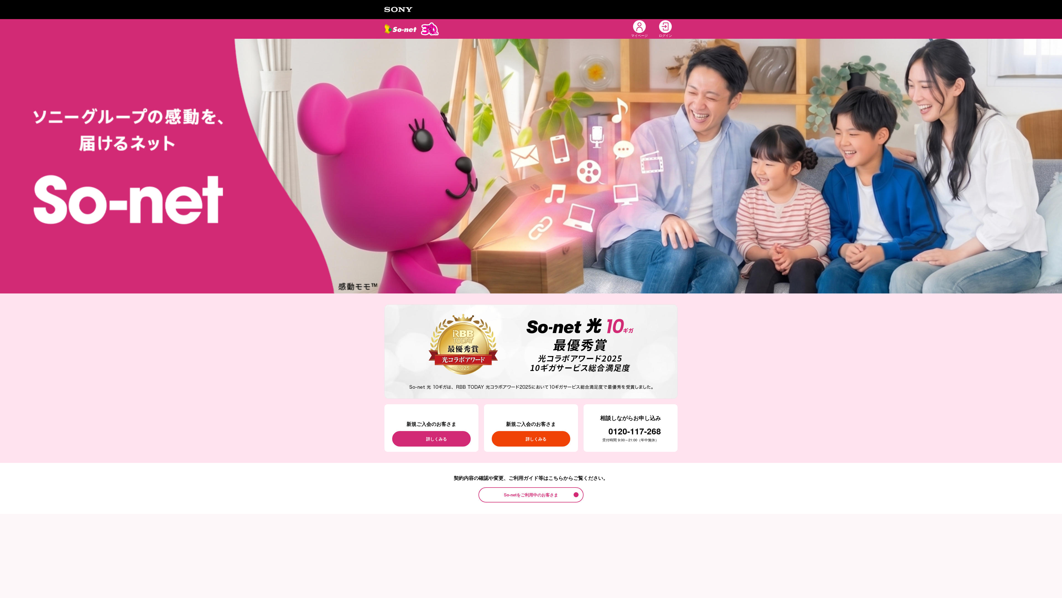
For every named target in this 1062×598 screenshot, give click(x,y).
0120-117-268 (634, 431)
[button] (613, 29)
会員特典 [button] (563, 28)
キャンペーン (533, 28)
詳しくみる (436, 438)
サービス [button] (502, 28)
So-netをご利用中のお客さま (531, 495)
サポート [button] (589, 28)
